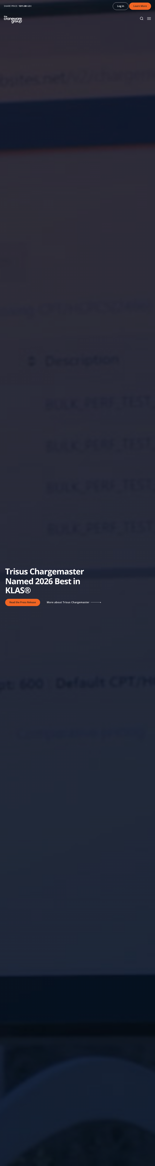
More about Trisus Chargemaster (68, 602)
